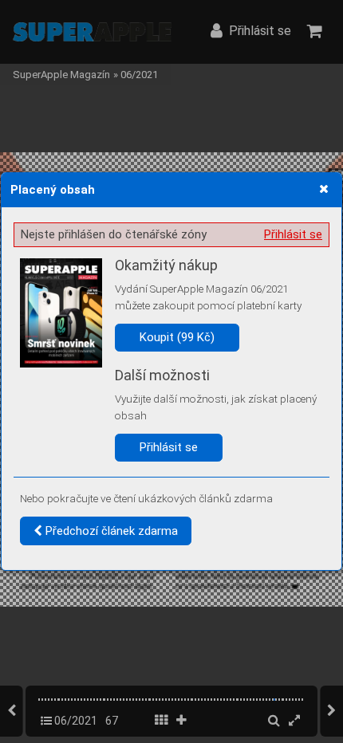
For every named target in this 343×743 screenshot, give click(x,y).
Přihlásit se (293, 234)
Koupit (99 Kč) (177, 337)
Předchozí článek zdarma (110, 531)
